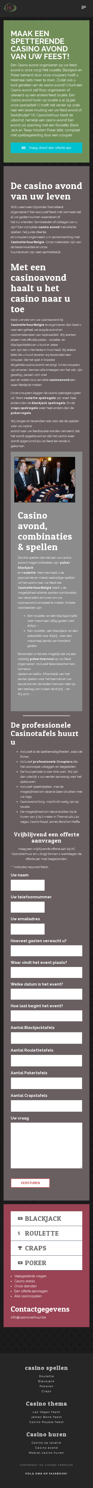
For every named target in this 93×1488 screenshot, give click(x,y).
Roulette (42, 1233)
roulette (29, 572)
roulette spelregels (40, 398)
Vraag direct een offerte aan (49, 148)
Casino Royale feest (46, 1422)
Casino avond (46, 1447)
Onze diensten (25, 1286)
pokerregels (21, 413)
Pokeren (47, 1386)
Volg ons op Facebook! (46, 1473)
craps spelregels (24, 408)
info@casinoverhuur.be (28, 1317)
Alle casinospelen (28, 1296)
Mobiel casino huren (46, 1452)
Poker (35, 1263)
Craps (35, 1248)
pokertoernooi (42, 659)
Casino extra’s (24, 1281)
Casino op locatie (46, 1442)
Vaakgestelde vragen (30, 1276)
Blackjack (43, 1218)
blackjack (25, 567)
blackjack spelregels (48, 403)
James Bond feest (46, 1417)
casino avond (48, 227)
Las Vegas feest (46, 1412)
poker (65, 562)
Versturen (30, 1183)
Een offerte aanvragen (31, 1291)
